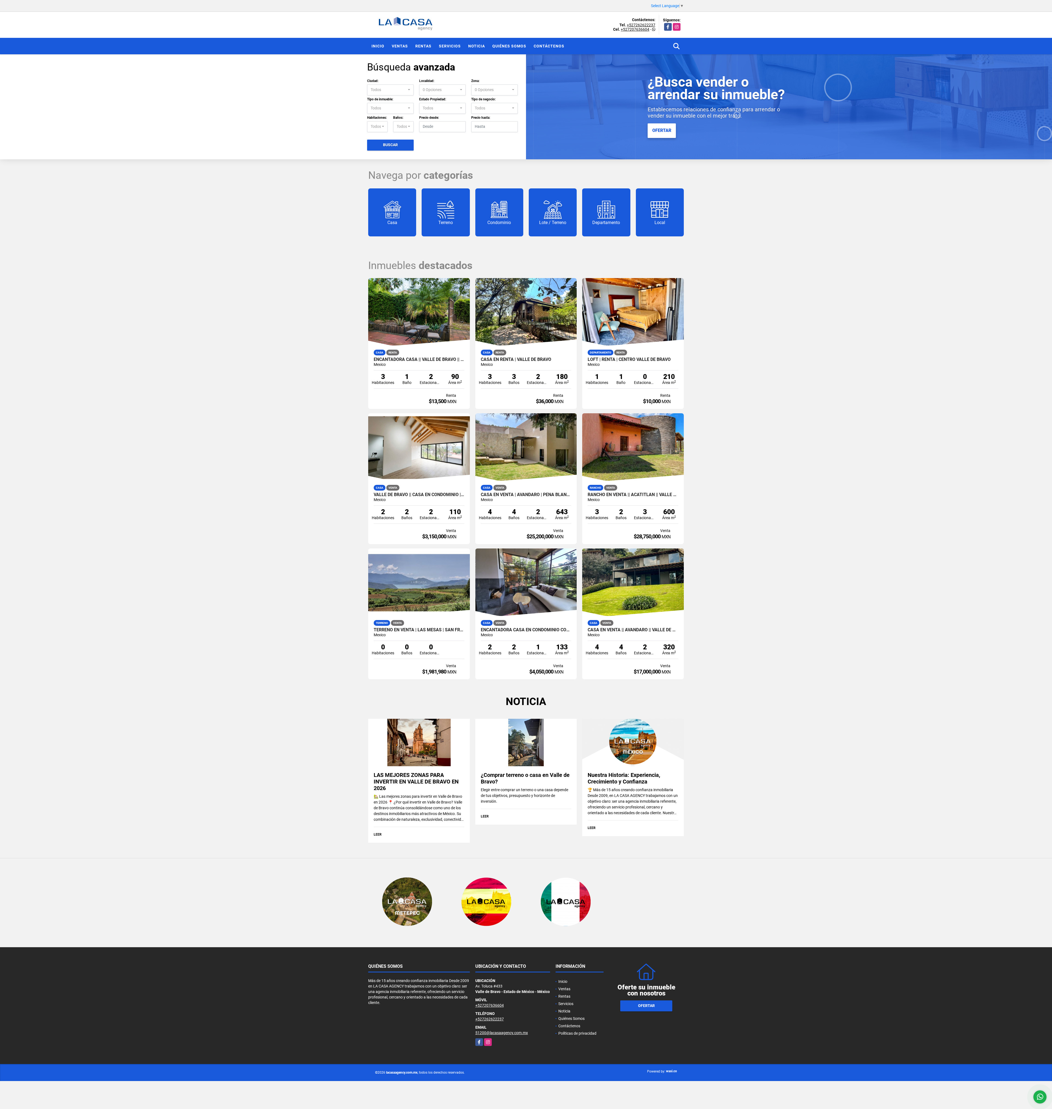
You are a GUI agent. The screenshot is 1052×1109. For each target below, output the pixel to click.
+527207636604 (635, 29)
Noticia (476, 46)
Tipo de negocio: (483, 99)
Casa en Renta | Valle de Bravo (516, 359)
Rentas (423, 46)
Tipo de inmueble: (380, 99)
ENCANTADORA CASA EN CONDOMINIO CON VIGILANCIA (526, 630)
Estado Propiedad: (432, 99)
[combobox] (390, 89)
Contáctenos (549, 46)
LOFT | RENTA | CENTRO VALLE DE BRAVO (629, 359)
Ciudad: (372, 81)
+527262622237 (641, 25)
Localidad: (426, 81)
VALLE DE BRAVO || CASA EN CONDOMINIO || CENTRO (419, 495)
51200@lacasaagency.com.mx (501, 1033)
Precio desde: (429, 118)
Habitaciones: (377, 118)
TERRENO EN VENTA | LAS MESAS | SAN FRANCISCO (419, 630)
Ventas (400, 46)
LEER (378, 834)
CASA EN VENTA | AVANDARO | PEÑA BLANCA (526, 495)
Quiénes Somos (509, 46)
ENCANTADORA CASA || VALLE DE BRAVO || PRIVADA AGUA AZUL (419, 359)
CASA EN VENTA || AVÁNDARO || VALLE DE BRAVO (633, 630)
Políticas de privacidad (577, 1033)
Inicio (377, 46)
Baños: (398, 118)
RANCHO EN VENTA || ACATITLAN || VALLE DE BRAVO (633, 495)
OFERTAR (661, 130)
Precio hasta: (480, 118)
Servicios (450, 46)
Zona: (475, 81)
